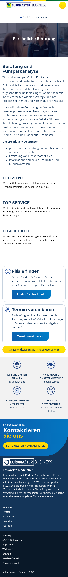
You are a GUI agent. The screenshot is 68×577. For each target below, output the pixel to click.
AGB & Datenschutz (13, 540)
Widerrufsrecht (10, 549)
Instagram (8, 516)
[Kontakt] (62, 5)
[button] (25, 17)
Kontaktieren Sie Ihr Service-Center (35, 349)
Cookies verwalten (12, 563)
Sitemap (7, 535)
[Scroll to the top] (59, 570)
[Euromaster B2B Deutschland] (26, 5)
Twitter (6, 511)
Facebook (7, 507)
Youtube (7, 525)
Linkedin (7, 521)
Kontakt (6, 553)
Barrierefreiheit (11, 558)
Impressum (8, 544)
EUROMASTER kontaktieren (25, 446)
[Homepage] (21, 17)
